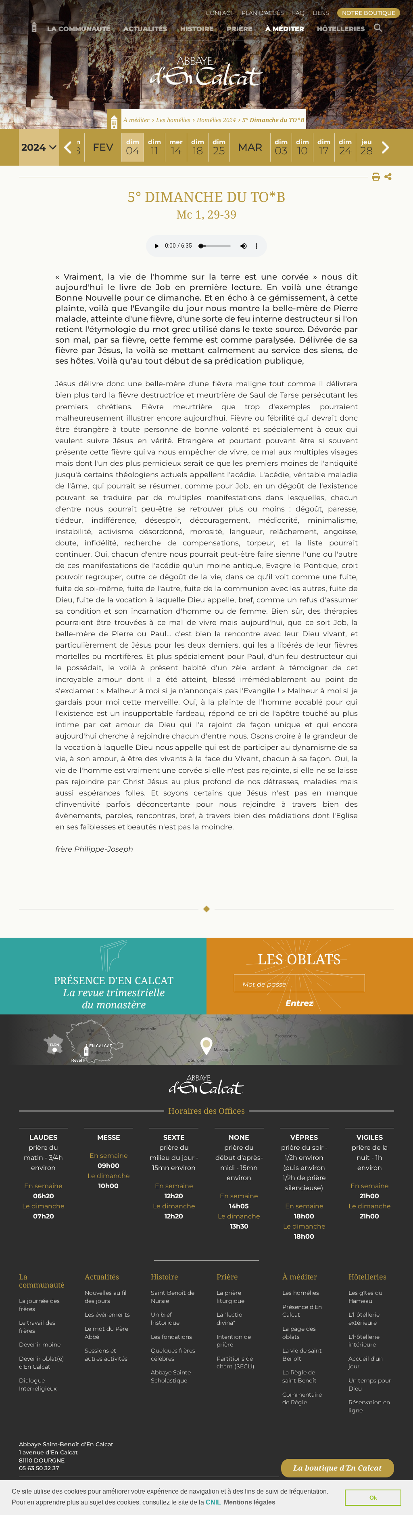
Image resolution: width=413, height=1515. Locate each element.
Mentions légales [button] (249, 1502)
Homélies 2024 (216, 120)
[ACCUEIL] (34, 29)
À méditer (136, 120)
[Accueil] (114, 119)
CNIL (213, 1502)
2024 (35, 147)
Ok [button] (373, 1497)
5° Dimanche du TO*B (273, 120)
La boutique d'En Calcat (337, 1468)
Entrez (299, 1003)
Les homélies (173, 120)
